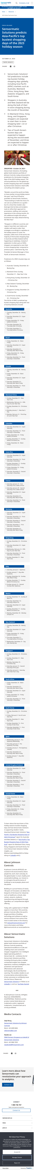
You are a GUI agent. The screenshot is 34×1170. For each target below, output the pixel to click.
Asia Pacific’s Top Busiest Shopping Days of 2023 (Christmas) (16, 834)
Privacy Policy (6, 1168)
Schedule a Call (24, 3)
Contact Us (7, 1085)
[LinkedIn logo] (11, 66)
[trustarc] (29, 1168)
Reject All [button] (17, 1163)
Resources (11, 11)
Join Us (5, 1128)
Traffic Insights (8, 62)
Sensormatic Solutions (11, 982)
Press (4, 1123)
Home (3, 11)
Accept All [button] (17, 1152)
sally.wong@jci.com (10, 1031)
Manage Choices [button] (17, 1157)
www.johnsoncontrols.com (16, 923)
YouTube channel (23, 984)
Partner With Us (7, 1118)
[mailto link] (14, 66)
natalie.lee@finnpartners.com (14, 1045)
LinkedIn (13, 855)
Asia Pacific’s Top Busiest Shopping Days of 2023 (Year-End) (17, 842)
